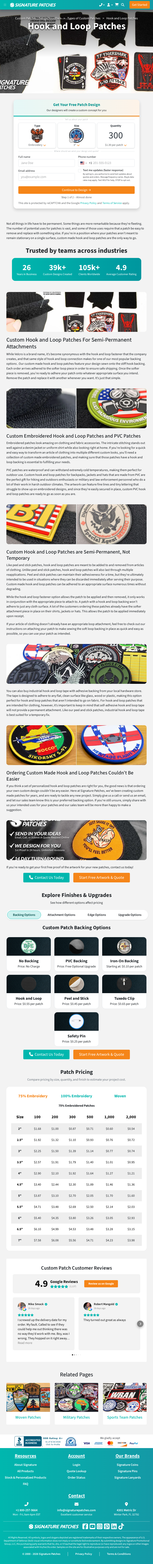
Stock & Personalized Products (25, 1477)
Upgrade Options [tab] (129, 915)
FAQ (25, 1484)
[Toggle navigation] (5, 4)
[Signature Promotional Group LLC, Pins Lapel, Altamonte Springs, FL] (39, 1441)
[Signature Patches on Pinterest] (107, 1526)
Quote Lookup (76, 1471)
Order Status (76, 1477)
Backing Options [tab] (24, 915)
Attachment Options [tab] (61, 915)
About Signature (25, 1465)
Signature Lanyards (127, 1477)
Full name (24, 157)
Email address (26, 171)
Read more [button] (25, 1343)
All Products (25, 1471)
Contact (76, 1495)
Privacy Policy (88, 203)
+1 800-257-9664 (26, 1510)
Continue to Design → (76, 190)
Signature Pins (127, 1471)
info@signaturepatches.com (76, 1510)
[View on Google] (22, 1306)
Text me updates (108, 175)
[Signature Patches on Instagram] (99, 1526)
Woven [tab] (120, 1096)
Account (76, 1455)
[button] (46, 877)
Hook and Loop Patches (122, 18)
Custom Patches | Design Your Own (38, 18)
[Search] (123, 4)
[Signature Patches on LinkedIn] (114, 1526)
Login (76, 1465)
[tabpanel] (76, 992)
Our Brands (128, 1455)
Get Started (139, 5)
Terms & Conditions (119, 1554)
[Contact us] (102, 4)
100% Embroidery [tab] (76, 1096)
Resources (25, 1455)
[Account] (110, 4)
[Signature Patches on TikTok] (121, 1526)
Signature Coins (127, 1465)
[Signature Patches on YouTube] (92, 1526)
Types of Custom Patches (83, 18)
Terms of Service (112, 203)
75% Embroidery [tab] (32, 1096)
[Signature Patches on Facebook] (85, 1526)
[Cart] (117, 5)
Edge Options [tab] (97, 915)
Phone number (87, 157)
